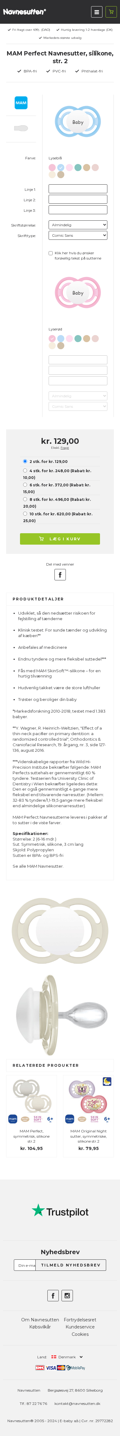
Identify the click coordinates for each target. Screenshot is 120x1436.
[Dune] (60, 173)
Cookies (80, 1334)
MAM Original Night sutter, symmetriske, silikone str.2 (88, 1136)
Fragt (65, 448)
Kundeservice (80, 1327)
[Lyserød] (52, 166)
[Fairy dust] (69, 166)
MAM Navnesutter (45, 866)
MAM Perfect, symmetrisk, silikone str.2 (32, 1136)
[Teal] (78, 166)
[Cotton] (86, 166)
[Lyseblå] (60, 166)
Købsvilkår (40, 1327)
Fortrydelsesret (80, 1320)
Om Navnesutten (40, 1320)
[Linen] (52, 173)
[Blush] (95, 166)
